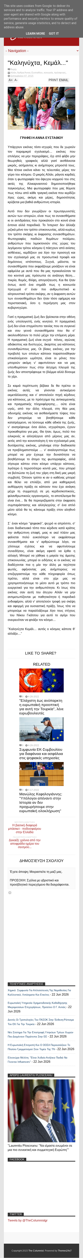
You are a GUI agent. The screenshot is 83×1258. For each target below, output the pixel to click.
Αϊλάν (13, 72)
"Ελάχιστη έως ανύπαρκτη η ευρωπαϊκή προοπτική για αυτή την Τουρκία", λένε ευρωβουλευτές (41, 707)
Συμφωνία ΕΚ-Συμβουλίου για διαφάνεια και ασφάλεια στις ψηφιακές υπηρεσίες (41, 753)
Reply (13, 69)
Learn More (35, 33)
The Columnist (36, 1250)
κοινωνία (48, 72)
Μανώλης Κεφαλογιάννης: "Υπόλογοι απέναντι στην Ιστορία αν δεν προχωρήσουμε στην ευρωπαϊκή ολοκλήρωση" (40, 802)
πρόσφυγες (60, 72)
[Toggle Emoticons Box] (10, 893)
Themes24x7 (65, 1250)
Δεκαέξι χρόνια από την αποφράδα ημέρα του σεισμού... (25, 844)
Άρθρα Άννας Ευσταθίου (30, 72)
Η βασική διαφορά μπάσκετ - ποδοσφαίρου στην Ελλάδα (24, 829)
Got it (54, 33)
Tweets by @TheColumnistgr (27, 1220)
